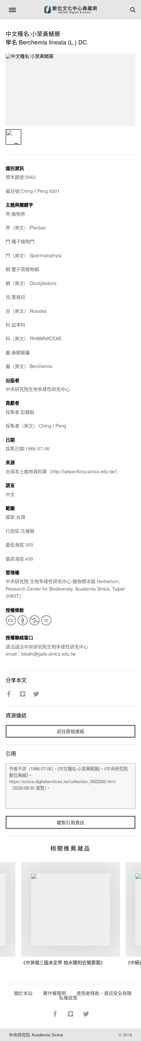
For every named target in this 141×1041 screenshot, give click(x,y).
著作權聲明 (54, 993)
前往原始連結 (70, 731)
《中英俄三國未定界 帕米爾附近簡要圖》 (63, 962)
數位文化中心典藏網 (70, 10)
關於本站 (23, 993)
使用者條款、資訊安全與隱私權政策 (95, 995)
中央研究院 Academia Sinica (36, 1035)
